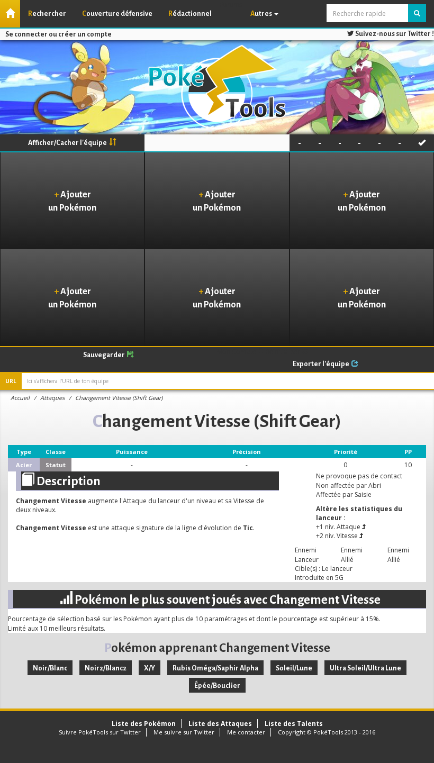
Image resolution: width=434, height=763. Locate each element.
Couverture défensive (117, 13)
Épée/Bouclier (217, 685)
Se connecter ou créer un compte (58, 34)
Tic (248, 527)
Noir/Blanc (50, 668)
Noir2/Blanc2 (105, 668)
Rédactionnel (190, 13)
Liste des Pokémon (144, 723)
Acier (24, 465)
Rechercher (47, 13)
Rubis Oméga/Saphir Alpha (215, 668)
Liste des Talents (294, 723)
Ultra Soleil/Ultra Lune (365, 668)
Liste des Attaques (220, 723)
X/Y (149, 668)
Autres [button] (261, 13)
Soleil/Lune (294, 668)
